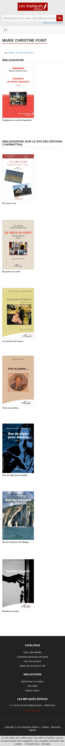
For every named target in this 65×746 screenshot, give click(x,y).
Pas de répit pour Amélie (14, 475)
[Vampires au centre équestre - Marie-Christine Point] (18, 92)
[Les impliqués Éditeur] (32, 8)
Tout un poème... (11, 408)
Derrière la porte (10, 611)
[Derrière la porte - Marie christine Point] (18, 583)
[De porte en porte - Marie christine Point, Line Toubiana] (18, 244)
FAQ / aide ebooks (32, 652)
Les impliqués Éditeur (28, 727)
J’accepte (46, 743)
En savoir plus (32, 743)
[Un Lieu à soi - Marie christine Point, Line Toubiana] (18, 176)
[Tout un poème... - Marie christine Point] (18, 380)
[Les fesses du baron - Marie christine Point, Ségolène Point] (18, 313)
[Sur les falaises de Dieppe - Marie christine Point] (18, 515)
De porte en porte (11, 271)
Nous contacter (32, 710)
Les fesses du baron (12, 341)
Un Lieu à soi (9, 203)
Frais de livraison (32, 661)
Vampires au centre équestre (17, 120)
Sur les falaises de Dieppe (15, 542)
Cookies (45, 727)
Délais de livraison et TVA (32, 665)
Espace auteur (32, 690)
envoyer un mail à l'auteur (20, 52)
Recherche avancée (53, 22)
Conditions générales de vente (32, 656)
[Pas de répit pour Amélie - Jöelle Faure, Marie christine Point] (18, 448)
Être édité (32, 685)
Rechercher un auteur (32, 681)
